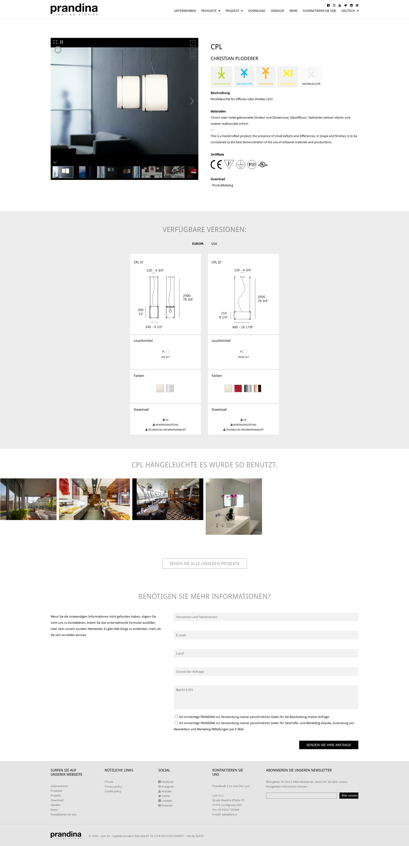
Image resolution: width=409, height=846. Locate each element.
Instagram (167, 786)
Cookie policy (113, 791)
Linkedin (166, 800)
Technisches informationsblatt (166, 429)
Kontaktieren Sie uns (319, 11)
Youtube (166, 791)
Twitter (165, 796)
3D (167, 420)
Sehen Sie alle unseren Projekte (204, 563)
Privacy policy (113, 786)
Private (109, 782)
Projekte (232, 11)
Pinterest (167, 805)
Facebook (167, 782)
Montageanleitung (166, 424)
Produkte (209, 11)
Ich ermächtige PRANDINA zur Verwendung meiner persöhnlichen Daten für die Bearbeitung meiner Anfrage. (254, 717)
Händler (277, 11)
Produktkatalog (222, 185)
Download (256, 11)
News (293, 11)
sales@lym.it (229, 814)
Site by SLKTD (195, 836)
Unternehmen (185, 11)
